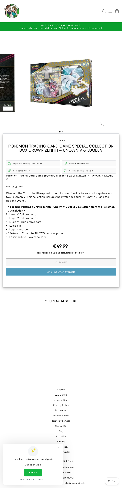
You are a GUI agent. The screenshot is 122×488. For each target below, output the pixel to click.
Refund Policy (61, 415)
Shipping (55, 252)
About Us (61, 436)
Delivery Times (61, 399)
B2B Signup (61, 394)
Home (60, 139)
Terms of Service (61, 420)
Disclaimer (61, 410)
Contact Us (61, 425)
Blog (61, 431)
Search (61, 389)
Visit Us (61, 441)
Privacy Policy (61, 405)
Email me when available (61, 271)
